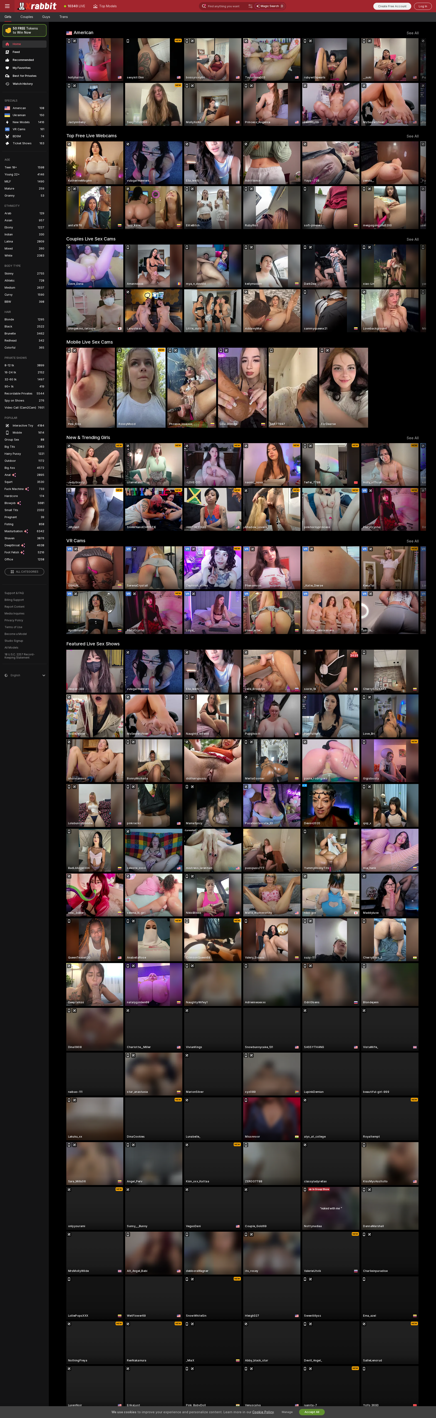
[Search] (250, 6)
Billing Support (14, 600)
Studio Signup (14, 640)
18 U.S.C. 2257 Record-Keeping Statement (20, 656)
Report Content (15, 606)
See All (413, 33)
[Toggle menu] (7, 6)
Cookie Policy (263, 1412)
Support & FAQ (14, 593)
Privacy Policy (14, 620)
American (83, 32)
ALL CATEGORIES (27, 571)
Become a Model (16, 634)
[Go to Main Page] (37, 6)
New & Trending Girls (88, 437)
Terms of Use (13, 627)
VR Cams (75, 540)
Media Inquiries (15, 613)
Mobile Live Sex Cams (89, 342)
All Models (11, 647)
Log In (423, 6)
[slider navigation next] (414, 82)
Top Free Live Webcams (91, 135)
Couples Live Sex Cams (91, 239)
